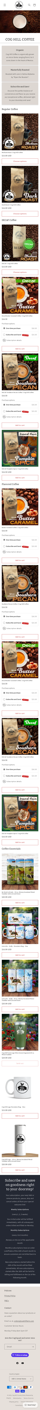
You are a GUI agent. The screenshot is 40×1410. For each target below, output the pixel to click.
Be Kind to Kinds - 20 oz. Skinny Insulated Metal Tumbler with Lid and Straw (18, 893)
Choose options (20, 161)
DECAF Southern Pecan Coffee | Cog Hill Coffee (18, 392)
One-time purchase (13, 328)
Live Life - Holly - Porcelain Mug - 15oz (15, 946)
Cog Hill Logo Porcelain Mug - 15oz (13, 1107)
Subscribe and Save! (17, 334)
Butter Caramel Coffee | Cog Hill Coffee (15, 527)
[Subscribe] (32, 1346)
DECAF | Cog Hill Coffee (10, 263)
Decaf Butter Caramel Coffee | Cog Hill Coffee (17, 316)
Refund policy (17, 1398)
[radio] (4, 328)
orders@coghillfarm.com (24, 1321)
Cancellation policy (21, 1405)
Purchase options (8, 323)
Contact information (27, 1402)
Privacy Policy (9, 1295)
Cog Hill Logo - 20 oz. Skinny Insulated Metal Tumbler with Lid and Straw (17, 1160)
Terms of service (29, 1398)
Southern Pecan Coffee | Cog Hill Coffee (15, 604)
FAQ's (6, 1300)
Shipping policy (13, 1402)
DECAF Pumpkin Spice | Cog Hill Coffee (15, 469)
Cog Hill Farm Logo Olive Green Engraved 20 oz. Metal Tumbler (18, 1054)
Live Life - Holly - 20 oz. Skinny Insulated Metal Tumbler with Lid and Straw (18, 999)
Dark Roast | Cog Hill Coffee (11, 205)
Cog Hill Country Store (19, 1395)
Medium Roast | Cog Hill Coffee (12, 152)
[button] (4, 5)
